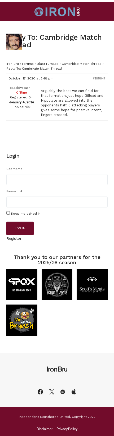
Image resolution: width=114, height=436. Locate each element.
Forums (28, 64)
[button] (8, 11)
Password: (14, 191)
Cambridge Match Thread (82, 64)
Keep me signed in (26, 213)
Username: (14, 169)
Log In (20, 228)
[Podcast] (73, 391)
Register (13, 238)
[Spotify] (62, 391)
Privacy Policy (67, 429)
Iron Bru (12, 64)
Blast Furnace (48, 64)
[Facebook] (40, 391)
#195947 (99, 78)
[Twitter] (51, 391)
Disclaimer (44, 429)
